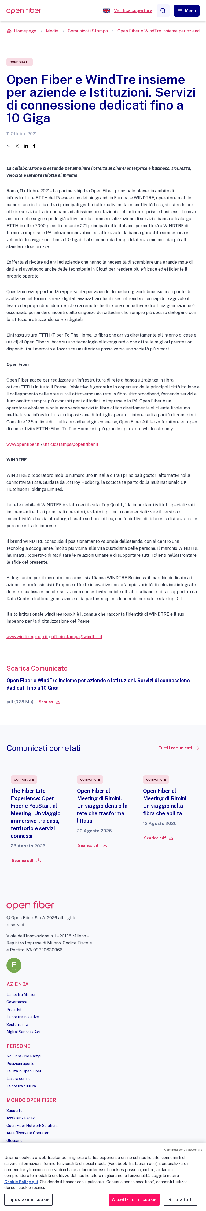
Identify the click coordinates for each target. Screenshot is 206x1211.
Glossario (14, 1140)
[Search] (163, 10)
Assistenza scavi (20, 1118)
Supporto (14, 1110)
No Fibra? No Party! (23, 1056)
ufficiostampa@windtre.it (77, 636)
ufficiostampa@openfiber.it (70, 444)
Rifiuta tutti (180, 1199)
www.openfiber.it (23, 444)
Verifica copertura (133, 10)
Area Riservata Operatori (27, 1133)
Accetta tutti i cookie (134, 1199)
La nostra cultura (21, 1086)
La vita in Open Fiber (23, 1071)
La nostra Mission (21, 994)
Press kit (14, 1009)
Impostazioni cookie (28, 1199)
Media (52, 30)
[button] (187, 11)
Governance (16, 1002)
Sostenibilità (17, 1024)
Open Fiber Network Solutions (32, 1125)
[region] (103, 1177)
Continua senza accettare (183, 1149)
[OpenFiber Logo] (23, 11)
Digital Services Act (23, 1032)
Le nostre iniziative (22, 1017)
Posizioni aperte (20, 1064)
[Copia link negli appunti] (8, 146)
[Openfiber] (106, 11)
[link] (49, 702)
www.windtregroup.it (27, 636)
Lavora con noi (18, 1079)
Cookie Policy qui (21, 1181)
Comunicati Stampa (88, 30)
